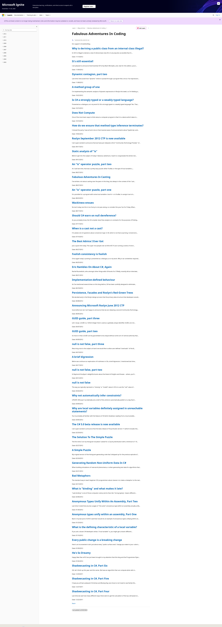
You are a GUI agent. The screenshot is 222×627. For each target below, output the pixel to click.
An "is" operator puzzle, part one (91, 189)
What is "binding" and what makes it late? (97, 488)
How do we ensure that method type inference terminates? (107, 125)
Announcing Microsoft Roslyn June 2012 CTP (98, 305)
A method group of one (86, 87)
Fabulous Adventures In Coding (96, 28)
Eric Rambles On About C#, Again (92, 267)
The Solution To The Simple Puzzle (92, 437)
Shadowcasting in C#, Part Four (90, 591)
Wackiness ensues (83, 202)
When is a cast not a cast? (87, 228)
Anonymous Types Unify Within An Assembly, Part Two (105, 501)
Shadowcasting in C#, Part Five (90, 578)
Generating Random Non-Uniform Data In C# (99, 462)
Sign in (218, 15)
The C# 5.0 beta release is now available (96, 424)
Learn (74, 28)
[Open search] (213, 15)
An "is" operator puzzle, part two (91, 164)
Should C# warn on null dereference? (94, 215)
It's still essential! (82, 61)
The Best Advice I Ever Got (87, 241)
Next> (74, 603)
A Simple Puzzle (81, 450)
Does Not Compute (83, 112)
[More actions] (148, 28)
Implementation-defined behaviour (93, 279)
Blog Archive (81, 28)
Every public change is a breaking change (97, 540)
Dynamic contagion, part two (89, 74)
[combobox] (19, 30)
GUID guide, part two (85, 331)
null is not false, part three (88, 344)
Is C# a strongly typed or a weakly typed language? (103, 99)
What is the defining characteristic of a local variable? (104, 527)
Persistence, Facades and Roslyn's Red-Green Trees (102, 292)
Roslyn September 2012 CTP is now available (98, 138)
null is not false (81, 382)
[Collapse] (36, 26)
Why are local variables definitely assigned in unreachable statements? (107, 410)
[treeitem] (19, 33)
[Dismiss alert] (218, 3)
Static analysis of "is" (84, 151)
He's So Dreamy (81, 552)
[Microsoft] (3, 15)
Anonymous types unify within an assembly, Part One (104, 514)
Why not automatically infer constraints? (96, 395)
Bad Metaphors (81, 475)
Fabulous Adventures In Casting (91, 177)
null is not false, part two (87, 369)
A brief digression (82, 356)
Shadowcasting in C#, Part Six (89, 565)
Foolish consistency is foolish (89, 254)
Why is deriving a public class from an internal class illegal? (108, 48)
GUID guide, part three (86, 318)
